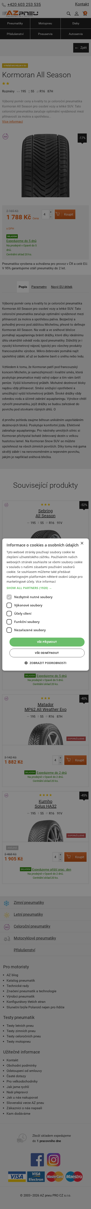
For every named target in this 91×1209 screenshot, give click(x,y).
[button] (46, 588)
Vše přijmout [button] (47, 642)
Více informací (46, 581)
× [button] (81, 543)
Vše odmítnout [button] (47, 653)
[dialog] (45, 604)
